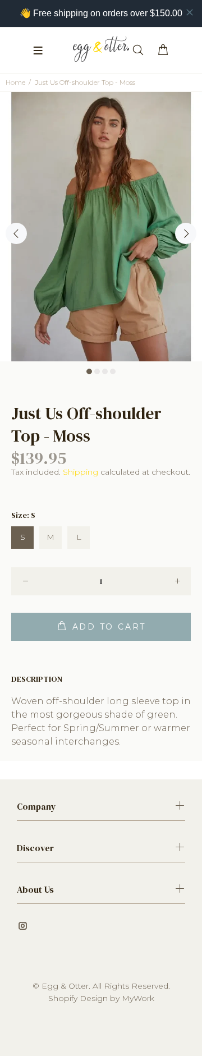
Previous (16, 233)
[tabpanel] (101, 226)
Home (15, 82)
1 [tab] (89, 371)
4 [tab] (113, 371)
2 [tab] (97, 371)
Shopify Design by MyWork (101, 998)
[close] (190, 12)
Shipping (80, 472)
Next (185, 233)
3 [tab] (105, 371)
